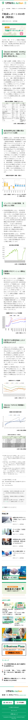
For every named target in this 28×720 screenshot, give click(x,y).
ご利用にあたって (14, 714)
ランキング (5, 660)
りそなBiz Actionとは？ (14, 707)
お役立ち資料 (6, 600)
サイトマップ (14, 710)
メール (6, 501)
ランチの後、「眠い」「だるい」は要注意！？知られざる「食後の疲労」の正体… (15, 672)
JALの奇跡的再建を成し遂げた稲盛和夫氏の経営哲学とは (14, 665)
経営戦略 (15, 21)
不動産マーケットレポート (9, 507)
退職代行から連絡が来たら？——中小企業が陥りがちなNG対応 (15, 679)
